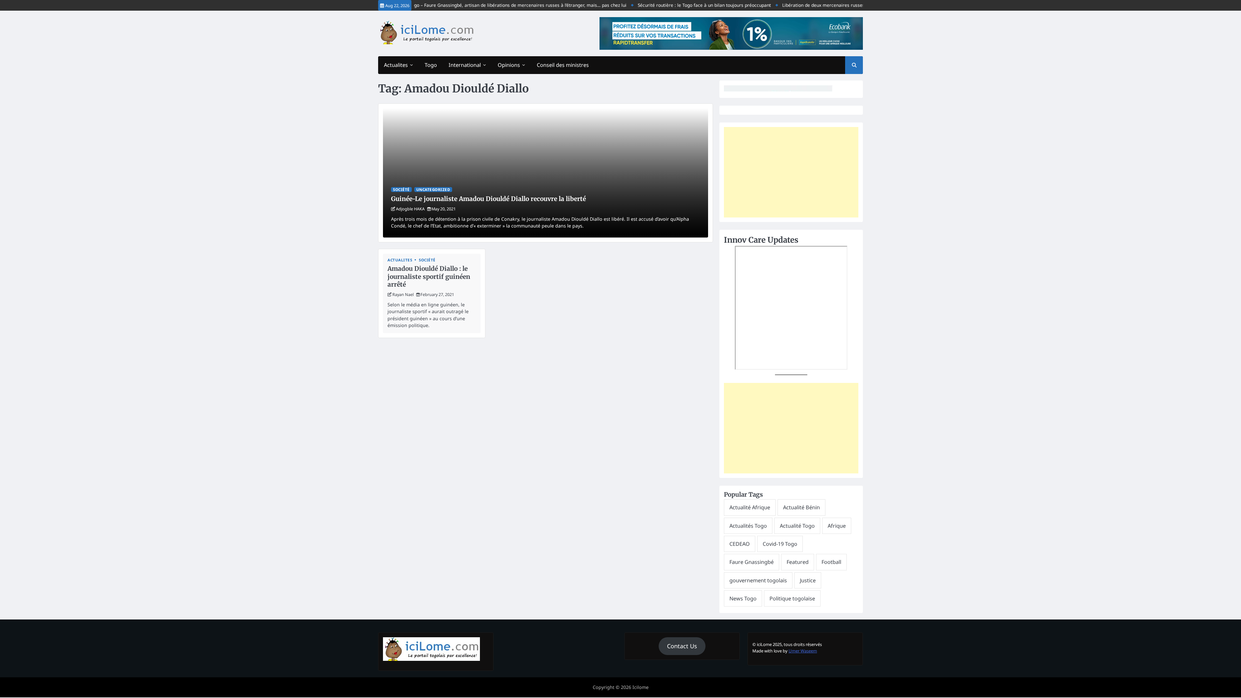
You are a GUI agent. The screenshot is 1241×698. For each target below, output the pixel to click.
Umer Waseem (803, 651)
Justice (808, 580)
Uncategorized (433, 189)
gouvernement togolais (758, 580)
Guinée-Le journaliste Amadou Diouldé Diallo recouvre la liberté (488, 199)
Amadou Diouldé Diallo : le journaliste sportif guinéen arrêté (428, 277)
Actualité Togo (797, 525)
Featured (798, 562)
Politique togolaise (792, 598)
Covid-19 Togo (780, 543)
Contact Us (682, 646)
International (465, 65)
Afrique (837, 525)
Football (831, 562)
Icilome (640, 687)
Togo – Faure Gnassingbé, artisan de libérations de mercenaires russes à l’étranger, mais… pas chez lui (498, 5)
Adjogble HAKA (410, 209)
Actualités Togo (748, 525)
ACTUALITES (399, 260)
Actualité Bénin (801, 507)
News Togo (743, 598)
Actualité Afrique (749, 507)
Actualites (396, 65)
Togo (431, 65)
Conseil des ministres (563, 65)
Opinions (509, 65)
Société (401, 189)
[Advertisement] (791, 172)
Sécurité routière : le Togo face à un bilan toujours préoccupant (685, 5)
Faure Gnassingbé (751, 562)
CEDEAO (739, 543)
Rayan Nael (403, 294)
